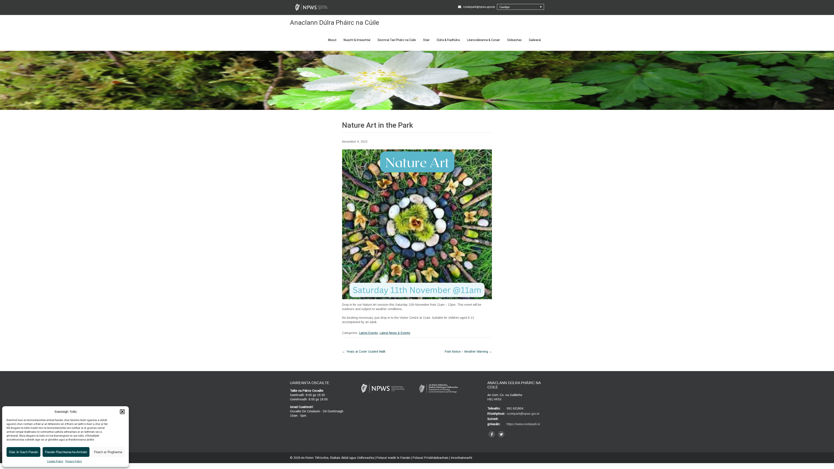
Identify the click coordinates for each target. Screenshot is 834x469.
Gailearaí (535, 40)
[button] (122, 412)
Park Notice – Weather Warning (468, 351)
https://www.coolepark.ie (523, 424)
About (332, 40)
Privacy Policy (73, 461)
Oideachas (514, 40)
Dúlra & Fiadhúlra (448, 40)
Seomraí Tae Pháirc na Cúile (396, 40)
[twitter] (501, 434)
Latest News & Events (395, 333)
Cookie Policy (55, 461)
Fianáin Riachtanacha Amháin (66, 452)
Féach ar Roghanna (108, 452)
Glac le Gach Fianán (23, 452)
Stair (426, 40)
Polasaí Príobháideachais (430, 457)
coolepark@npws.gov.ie (479, 6)
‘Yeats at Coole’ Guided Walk (364, 351)
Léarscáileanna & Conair (483, 40)
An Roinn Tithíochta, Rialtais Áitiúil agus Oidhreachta (337, 457)
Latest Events (368, 333)
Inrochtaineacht (461, 457)
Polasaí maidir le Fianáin (393, 457)
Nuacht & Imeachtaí (357, 40)
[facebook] (491, 434)
